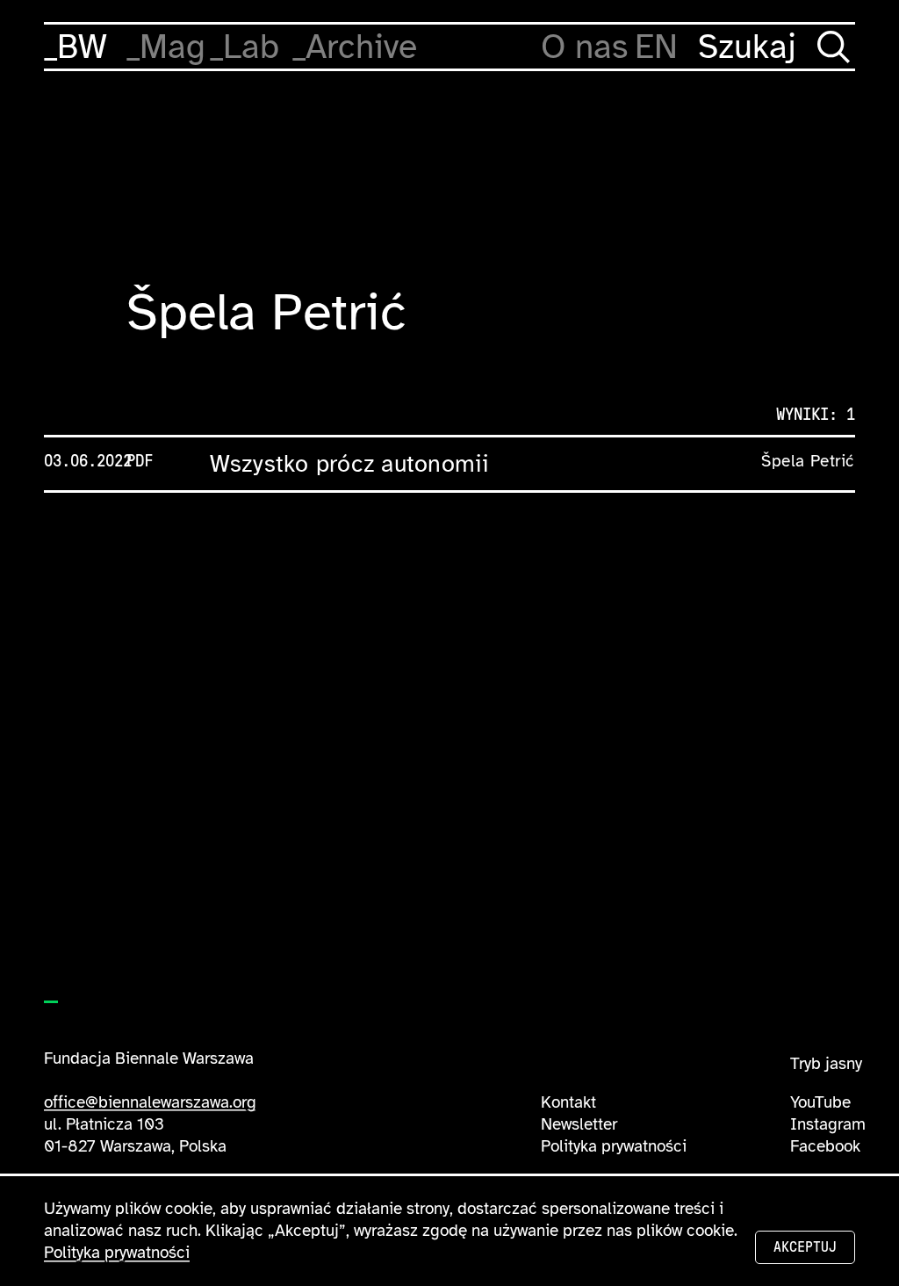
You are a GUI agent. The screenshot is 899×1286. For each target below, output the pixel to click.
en (656, 46)
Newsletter (579, 1124)
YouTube (820, 1102)
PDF (139, 461)
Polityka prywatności (614, 1146)
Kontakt (568, 1102)
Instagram (828, 1124)
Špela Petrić (808, 461)
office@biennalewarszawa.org (150, 1102)
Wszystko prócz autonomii (350, 464)
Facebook (825, 1146)
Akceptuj (805, 1247)
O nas (584, 46)
